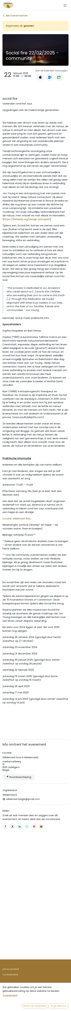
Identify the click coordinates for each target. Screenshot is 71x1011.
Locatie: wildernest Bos (16, 518)
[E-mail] (41, 826)
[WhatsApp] (27, 826)
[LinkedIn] (20, 826)
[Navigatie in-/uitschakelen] (65, 5)
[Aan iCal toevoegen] (40, 77)
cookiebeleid (10, 974)
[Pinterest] (34, 826)
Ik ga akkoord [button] (58, 1005)
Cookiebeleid (10, 995)
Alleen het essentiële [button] (34, 1005)
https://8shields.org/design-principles (27, 219)
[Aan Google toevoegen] (59, 77)
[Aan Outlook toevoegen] (50, 77)
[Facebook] (5, 826)
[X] (13, 826)
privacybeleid (10, 969)
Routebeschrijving (20, 777)
